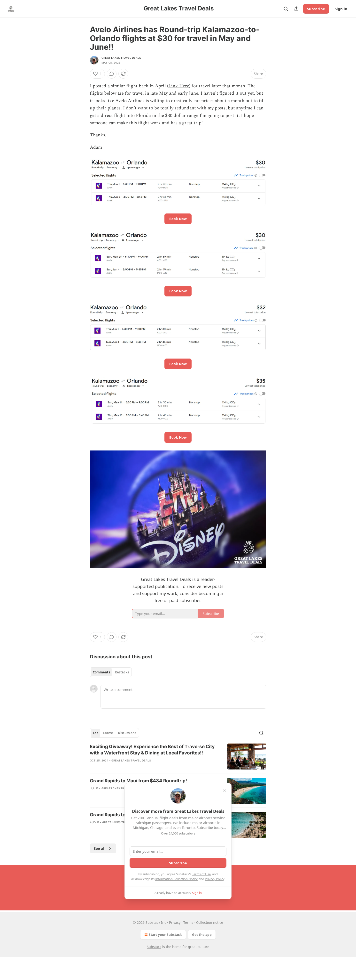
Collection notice (209, 922)
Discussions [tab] (127, 733)
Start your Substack (165, 934)
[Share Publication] (296, 9)
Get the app (202, 934)
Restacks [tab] (122, 672)
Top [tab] (95, 733)
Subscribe (316, 8)
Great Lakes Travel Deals (121, 57)
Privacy (174, 922)
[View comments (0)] (111, 74)
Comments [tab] (101, 672)
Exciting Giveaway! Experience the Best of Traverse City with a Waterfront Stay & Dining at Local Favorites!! (152, 750)
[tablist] (111, 672)
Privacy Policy (214, 879)
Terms (188, 922)
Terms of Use (201, 874)
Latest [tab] (108, 733)
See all (100, 848)
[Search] (286, 9)
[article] (178, 757)
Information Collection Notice (176, 879)
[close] (224, 790)
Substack (154, 946)
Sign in (341, 8)
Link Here (178, 86)
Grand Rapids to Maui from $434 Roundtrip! (138, 781)
